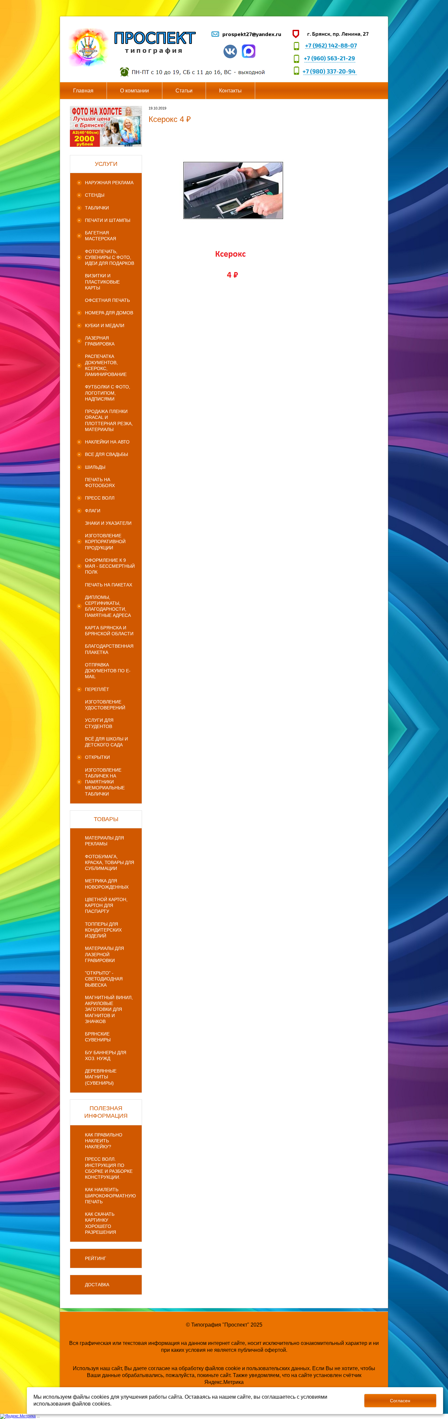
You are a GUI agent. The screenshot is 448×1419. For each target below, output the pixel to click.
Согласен (400, 1400)
